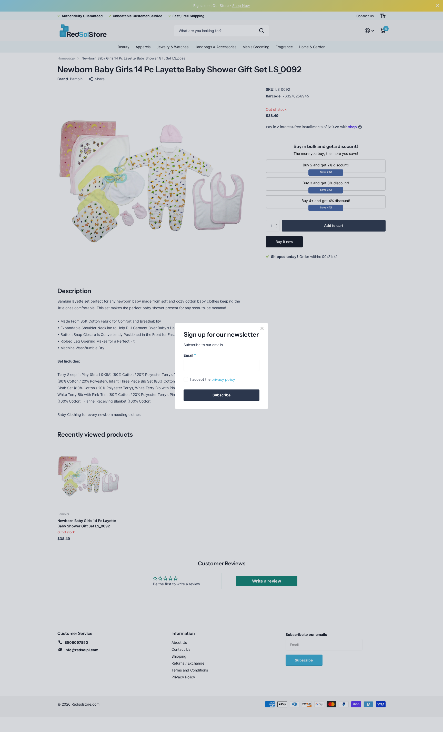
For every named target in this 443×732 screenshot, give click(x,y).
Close (262, 328)
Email (190, 355)
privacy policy (223, 379)
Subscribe (221, 395)
